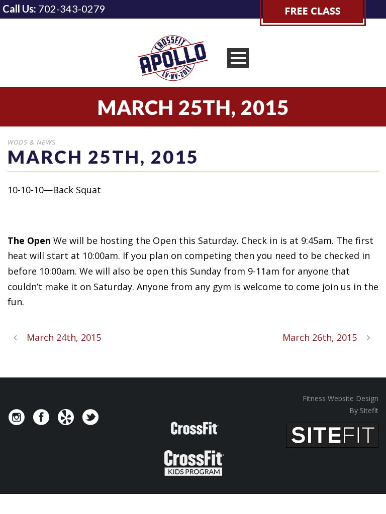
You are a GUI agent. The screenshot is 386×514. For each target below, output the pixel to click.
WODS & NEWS (32, 142)
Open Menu (238, 58)
